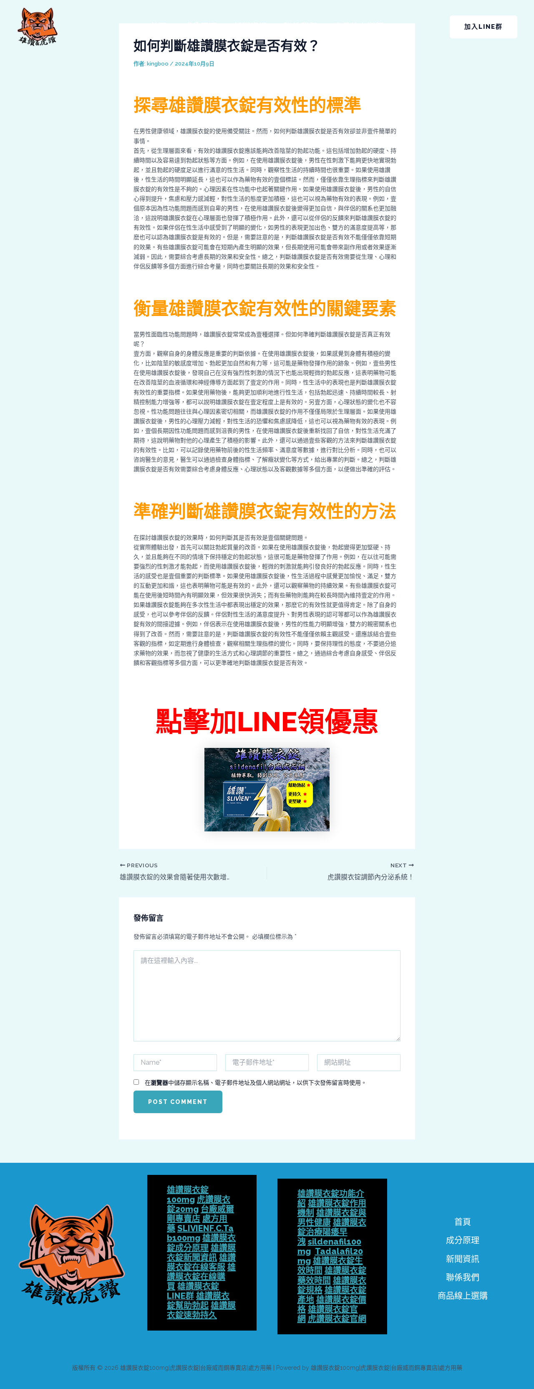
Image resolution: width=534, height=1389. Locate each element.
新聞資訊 (250, 27)
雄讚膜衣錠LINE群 (193, 1291)
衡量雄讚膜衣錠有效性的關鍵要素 (265, 308)
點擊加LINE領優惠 (267, 721)
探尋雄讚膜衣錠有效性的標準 (247, 105)
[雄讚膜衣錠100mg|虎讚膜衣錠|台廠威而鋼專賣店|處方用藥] (37, 26)
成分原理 (200, 27)
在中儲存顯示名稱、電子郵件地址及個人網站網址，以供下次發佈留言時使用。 (256, 1082)
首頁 (158, 27)
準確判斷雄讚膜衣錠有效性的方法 (265, 511)
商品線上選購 (359, 27)
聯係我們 (300, 27)
